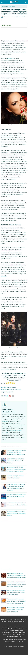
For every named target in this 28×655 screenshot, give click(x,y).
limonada (3, 276)
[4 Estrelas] (12, 383)
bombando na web (8, 389)
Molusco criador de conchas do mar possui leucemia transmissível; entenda (16, 513)
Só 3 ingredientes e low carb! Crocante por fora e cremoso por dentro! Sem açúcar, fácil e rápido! (16, 575)
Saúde (6, 6)
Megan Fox (10, 58)
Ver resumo (7, 25)
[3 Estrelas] (10, 383)
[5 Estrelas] (14, 383)
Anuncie (24, 619)
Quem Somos (4, 619)
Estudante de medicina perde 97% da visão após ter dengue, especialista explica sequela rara (16, 452)
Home (3, 6)
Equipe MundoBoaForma (21, 17)
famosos (10, 392)
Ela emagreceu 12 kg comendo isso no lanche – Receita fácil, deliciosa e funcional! (15, 609)
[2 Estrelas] (9, 383)
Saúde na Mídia (12, 6)
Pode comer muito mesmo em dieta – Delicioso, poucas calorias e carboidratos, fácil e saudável (16, 601)
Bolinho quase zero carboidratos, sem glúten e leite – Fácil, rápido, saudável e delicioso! (16, 592)
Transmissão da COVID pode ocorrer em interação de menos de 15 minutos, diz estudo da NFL (16, 469)
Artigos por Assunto (13, 621)
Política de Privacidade (15, 619)
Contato (4, 621)
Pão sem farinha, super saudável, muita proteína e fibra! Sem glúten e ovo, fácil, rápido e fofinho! (16, 584)
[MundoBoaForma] (14, 2)
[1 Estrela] (7, 383)
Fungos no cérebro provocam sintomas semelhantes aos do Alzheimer (15, 461)
